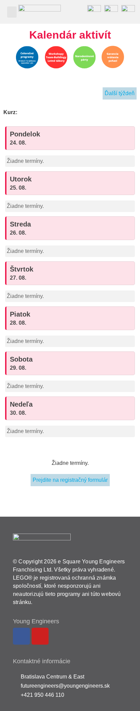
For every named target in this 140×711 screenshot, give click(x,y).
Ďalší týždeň (120, 93)
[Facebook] (21, 636)
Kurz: (10, 112)
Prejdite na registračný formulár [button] (70, 480)
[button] (12, 12)
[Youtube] (40, 636)
